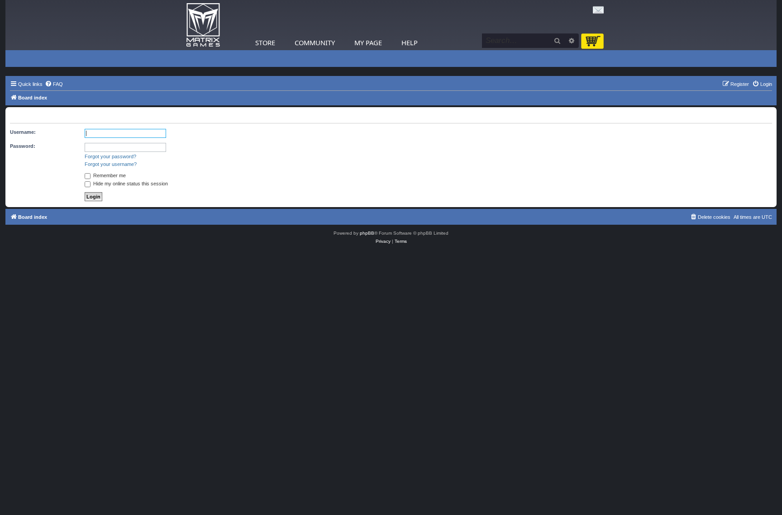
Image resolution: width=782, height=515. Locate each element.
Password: (22, 146)
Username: (23, 132)
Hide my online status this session (130, 183)
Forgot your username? (111, 164)
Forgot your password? (110, 156)
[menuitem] (54, 84)
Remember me (109, 175)
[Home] (203, 25)
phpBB (367, 233)
